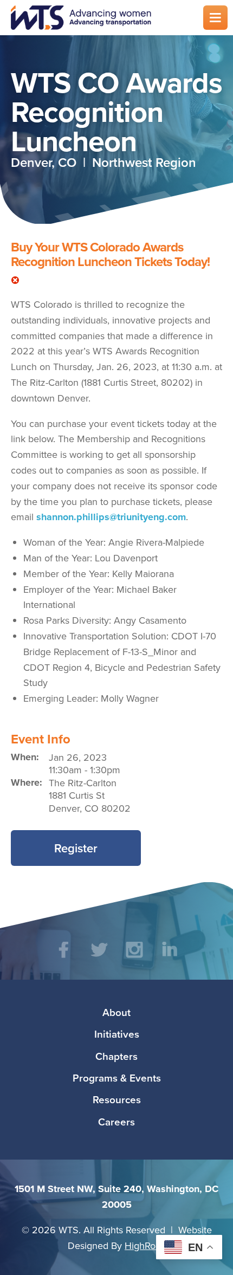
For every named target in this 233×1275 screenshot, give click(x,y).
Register (76, 848)
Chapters (116, 1056)
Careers (116, 1121)
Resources (117, 1099)
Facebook (63, 957)
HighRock (145, 1245)
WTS (100, 17)
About (116, 1012)
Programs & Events (117, 1077)
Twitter (98, 957)
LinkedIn (169, 957)
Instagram (134, 957)
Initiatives (116, 1033)
